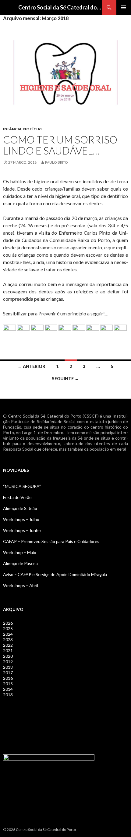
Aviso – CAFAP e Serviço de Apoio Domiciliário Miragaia (55, 574)
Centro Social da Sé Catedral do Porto (60, 7)
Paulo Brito (56, 162)
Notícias (32, 129)
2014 (8, 689)
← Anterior (31, 366)
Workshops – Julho (21, 519)
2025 (8, 628)
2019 (8, 661)
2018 (8, 667)
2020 (8, 656)
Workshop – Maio (19, 552)
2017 (8, 672)
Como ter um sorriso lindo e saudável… (60, 145)
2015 (8, 683)
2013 (8, 694)
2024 (8, 634)
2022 (8, 645)
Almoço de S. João (20, 508)
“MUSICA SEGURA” (22, 486)
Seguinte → (65, 378)
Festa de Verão (17, 497)
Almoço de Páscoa (20, 563)
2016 (8, 678)
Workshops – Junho (22, 530)
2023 (8, 639)
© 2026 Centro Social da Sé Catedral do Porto (39, 829)
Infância (12, 129)
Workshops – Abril (20, 585)
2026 (8, 623)
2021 (8, 650)
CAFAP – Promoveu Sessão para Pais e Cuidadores (51, 541)
